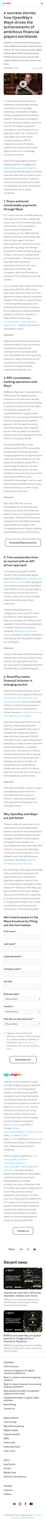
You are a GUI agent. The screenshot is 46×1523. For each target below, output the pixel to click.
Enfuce (16, 1124)
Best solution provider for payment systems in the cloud (21, 1392)
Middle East (10, 1472)
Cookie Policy (30, 1518)
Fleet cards (9, 1442)
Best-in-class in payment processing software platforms (22, 1385)
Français (8, 1490)
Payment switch (12, 1434)
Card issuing (10, 1422)
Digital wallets (11, 1430)
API (12, 50)
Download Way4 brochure (23, 542)
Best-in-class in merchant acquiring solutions (22, 1378)
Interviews (25, 60)
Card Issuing (25, 50)
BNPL (14, 1159)
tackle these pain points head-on (20, 168)
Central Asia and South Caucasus (27, 43)
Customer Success (27, 57)
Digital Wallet (16, 53)
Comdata (13, 1139)
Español (8, 1486)
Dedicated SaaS (12, 1446)
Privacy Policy (28, 1042)
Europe (6, 46)
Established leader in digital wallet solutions (21, 1399)
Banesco (35, 1139)
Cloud (33, 50)
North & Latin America (15, 1476)
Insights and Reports (12, 60)
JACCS (22, 1135)
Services (15, 57)
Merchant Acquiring (31, 53)
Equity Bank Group (30, 1131)
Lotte (12, 1135)
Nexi (9, 1124)
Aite (15, 1106)
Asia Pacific (8, 43)
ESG (37, 57)
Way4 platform (11, 1418)
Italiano (7, 1494)
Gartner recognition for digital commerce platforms (19, 1372)
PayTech (25, 1106)
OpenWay (8, 1081)
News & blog (10, 1404)
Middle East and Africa (19, 46)
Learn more (9, 1451)
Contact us (23, 1231)
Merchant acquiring (14, 1426)
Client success (11, 1366)
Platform (7, 57)
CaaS (17, 50)
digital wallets (21, 1166)
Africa (7, 1460)
